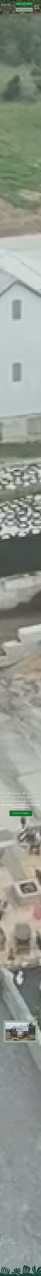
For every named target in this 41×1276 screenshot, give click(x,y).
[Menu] (37, 7)
